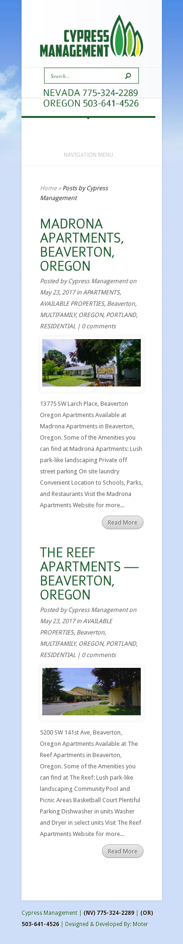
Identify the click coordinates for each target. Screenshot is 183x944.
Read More (122, 522)
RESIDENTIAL (58, 326)
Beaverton (121, 303)
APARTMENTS (101, 292)
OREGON (90, 314)
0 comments (99, 326)
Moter (140, 924)
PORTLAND (121, 314)
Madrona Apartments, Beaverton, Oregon (82, 245)
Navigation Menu (88, 155)
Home (48, 188)
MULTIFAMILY (58, 314)
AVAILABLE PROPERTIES (72, 303)
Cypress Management (98, 281)
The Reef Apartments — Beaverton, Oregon (89, 573)
